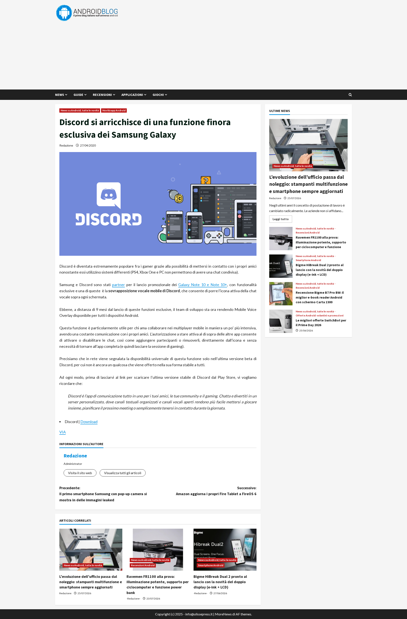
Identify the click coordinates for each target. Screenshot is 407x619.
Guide (78, 94)
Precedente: (103, 494)
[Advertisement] (202, 53)
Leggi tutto (282, 220)
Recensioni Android (143, 565)
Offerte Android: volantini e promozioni (319, 315)
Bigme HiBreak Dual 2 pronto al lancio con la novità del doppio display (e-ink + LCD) (220, 582)
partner (118, 284)
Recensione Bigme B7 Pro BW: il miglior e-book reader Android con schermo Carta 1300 (281, 293)
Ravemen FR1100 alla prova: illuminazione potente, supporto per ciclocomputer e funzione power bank (281, 238)
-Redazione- (133, 598)
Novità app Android (113, 110)
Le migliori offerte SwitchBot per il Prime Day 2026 (281, 321)
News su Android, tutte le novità (80, 110)
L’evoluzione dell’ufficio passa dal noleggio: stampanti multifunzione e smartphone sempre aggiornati (90, 582)
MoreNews (223, 614)
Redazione (66, 145)
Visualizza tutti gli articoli (122, 473)
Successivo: (216, 490)
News (59, 94)
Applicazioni (132, 94)
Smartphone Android (210, 565)
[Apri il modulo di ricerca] (350, 95)
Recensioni (102, 94)
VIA (62, 432)
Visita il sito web (80, 473)
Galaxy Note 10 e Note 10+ (202, 284)
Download (89, 421)
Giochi (158, 94)
